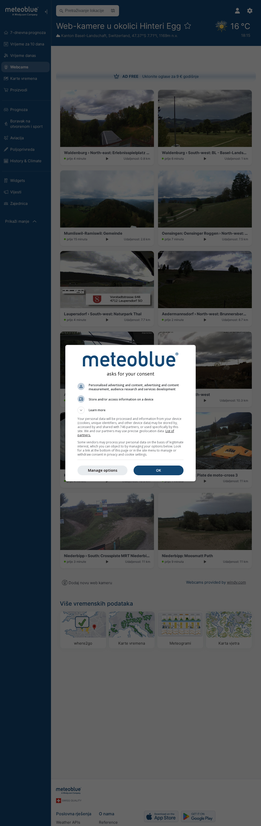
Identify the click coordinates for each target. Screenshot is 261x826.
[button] (130, 410)
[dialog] (130, 413)
